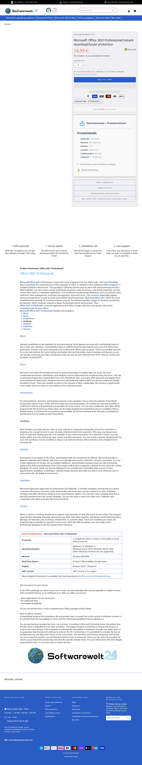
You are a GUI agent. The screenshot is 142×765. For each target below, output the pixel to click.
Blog (74, 702)
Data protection (51, 709)
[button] (105, 86)
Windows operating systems (21, 18)
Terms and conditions (53, 702)
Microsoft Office (44, 18)
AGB (106, 72)
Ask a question (105, 182)
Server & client (103, 18)
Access (23, 506)
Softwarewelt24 (84, 35)
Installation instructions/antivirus (85, 716)
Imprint (48, 706)
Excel (22, 364)
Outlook (24, 449)
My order (116, 18)
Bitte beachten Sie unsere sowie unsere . (99, 73)
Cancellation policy (52, 713)
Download (76, 709)
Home (7, 24)
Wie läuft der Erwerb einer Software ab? (105, 199)
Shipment (76, 706)
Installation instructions (105, 193)
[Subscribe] (128, 718)
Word (25, 313)
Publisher (25, 480)
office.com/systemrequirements (95, 576)
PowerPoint (26, 392)
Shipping (88, 56)
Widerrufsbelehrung (85, 74)
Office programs (86, 18)
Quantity (79, 61)
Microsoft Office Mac (65, 18)
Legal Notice (105, 188)
